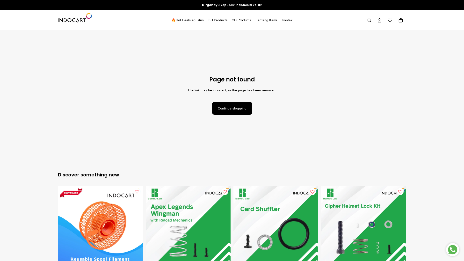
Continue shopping (232, 108)
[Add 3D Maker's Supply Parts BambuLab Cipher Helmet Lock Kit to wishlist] (400, 191)
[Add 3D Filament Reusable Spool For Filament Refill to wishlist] (137, 191)
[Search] (369, 20)
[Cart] (400, 20)
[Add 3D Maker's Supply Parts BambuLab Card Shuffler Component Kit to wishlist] (312, 191)
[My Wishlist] (390, 20)
